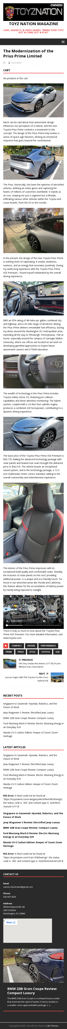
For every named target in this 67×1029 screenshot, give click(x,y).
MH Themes (52, 1025)
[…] (48, 1005)
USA (58, 651)
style (32, 651)
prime (9, 651)
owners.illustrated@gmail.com (18, 886)
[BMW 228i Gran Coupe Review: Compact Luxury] (33, 966)
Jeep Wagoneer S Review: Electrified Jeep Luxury (28, 712)
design (31, 645)
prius (21, 651)
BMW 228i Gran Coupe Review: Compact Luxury (28, 718)
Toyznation (16, 62)
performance (48, 645)
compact (17, 645)
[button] (62, 41)
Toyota (45, 651)
